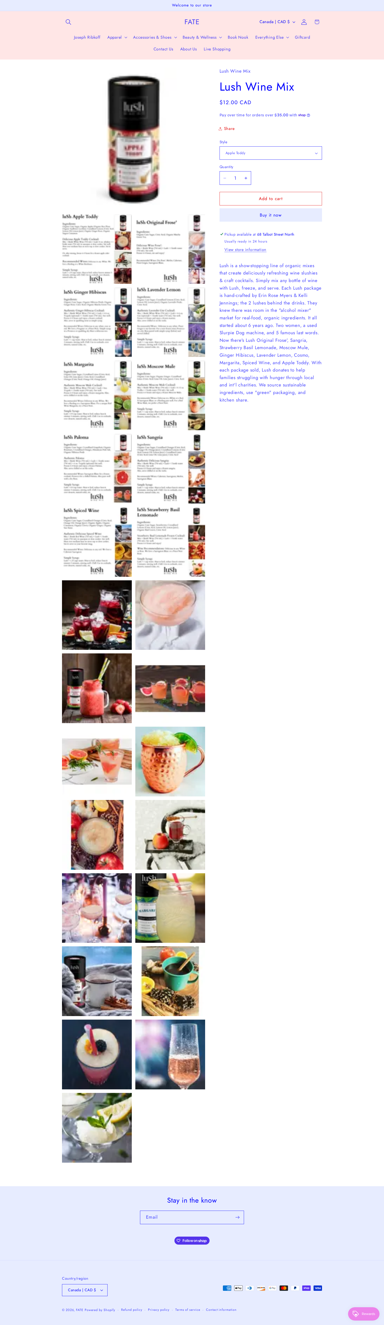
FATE (79, 1310)
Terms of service (187, 1309)
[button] (68, 22)
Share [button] (229, 128)
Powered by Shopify (100, 1310)
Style (224, 142)
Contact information (221, 1309)
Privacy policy (158, 1309)
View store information (245, 250)
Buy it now (271, 215)
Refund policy (131, 1309)
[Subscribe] (237, 1217)
